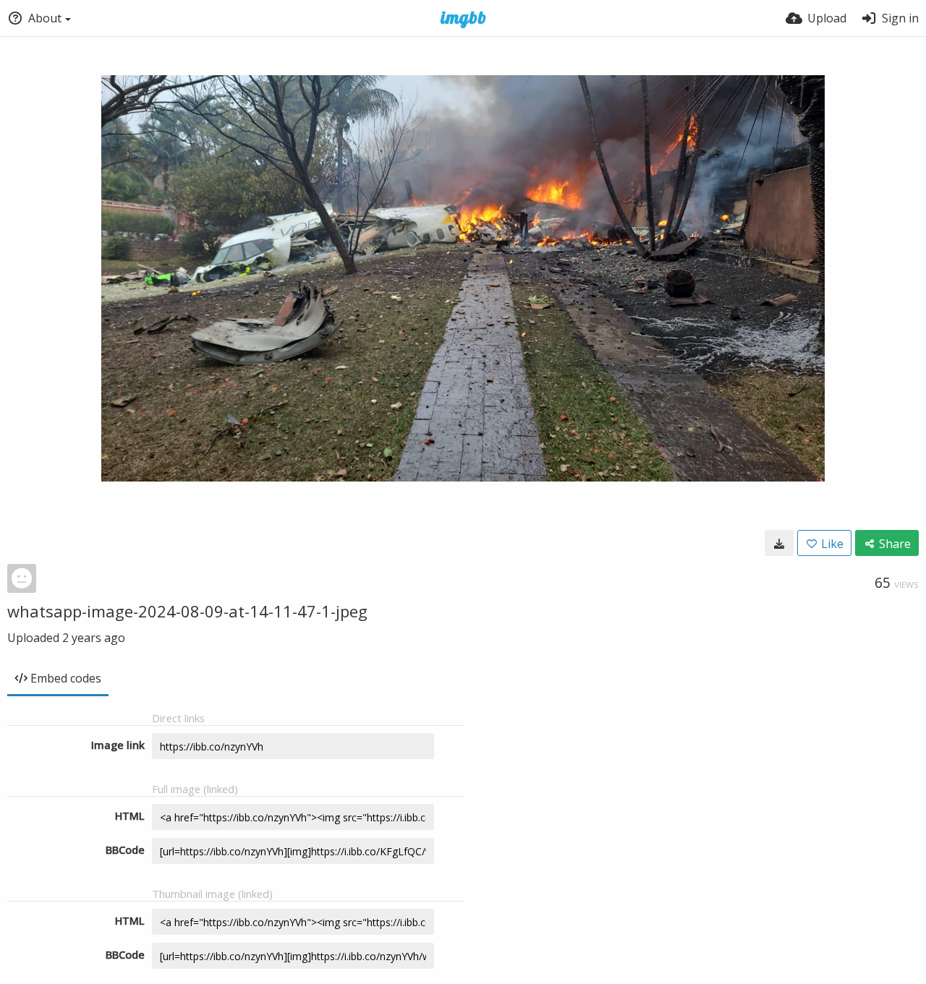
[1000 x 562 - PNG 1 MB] (779, 543)
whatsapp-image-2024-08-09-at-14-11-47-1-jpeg (187, 611)
